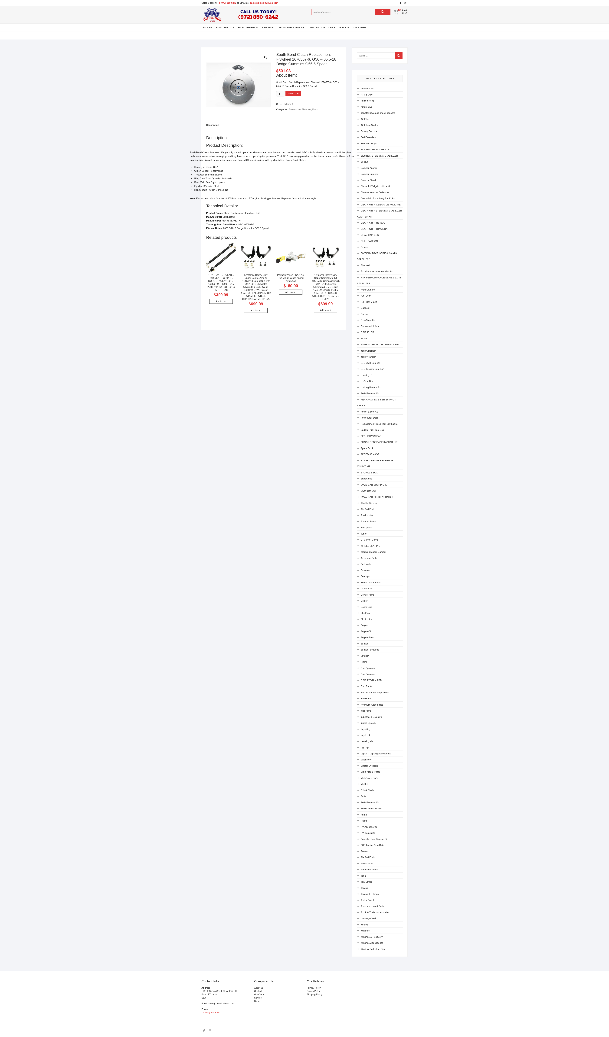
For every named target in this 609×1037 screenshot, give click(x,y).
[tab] (212, 125)
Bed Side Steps (369, 143)
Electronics (248, 27)
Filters (364, 661)
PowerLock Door (369, 417)
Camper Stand (368, 180)
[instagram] (405, 3)
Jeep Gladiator (368, 350)
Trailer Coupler (368, 900)
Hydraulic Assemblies (372, 704)
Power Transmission (371, 808)
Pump (364, 814)
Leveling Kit (367, 375)
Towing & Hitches (322, 27)
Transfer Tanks (368, 521)
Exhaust (268, 27)
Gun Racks (367, 686)
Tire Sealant (367, 863)
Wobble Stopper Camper (373, 551)
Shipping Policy (314, 994)
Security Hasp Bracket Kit (374, 839)
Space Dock (367, 448)
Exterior (365, 655)
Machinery (366, 759)
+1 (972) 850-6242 (227, 2)
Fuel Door (366, 295)
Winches (365, 930)
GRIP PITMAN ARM (371, 680)
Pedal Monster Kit (370, 393)
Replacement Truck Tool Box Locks (379, 423)
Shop (256, 1001)
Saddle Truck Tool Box (372, 429)
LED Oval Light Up (370, 362)
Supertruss (366, 478)
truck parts (366, 527)
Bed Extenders (368, 137)
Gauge (364, 314)
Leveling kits (367, 741)
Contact (258, 991)
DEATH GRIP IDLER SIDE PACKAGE (381, 204)
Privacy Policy (314, 987)
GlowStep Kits (368, 320)
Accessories (367, 88)
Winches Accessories (372, 942)
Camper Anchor (369, 167)
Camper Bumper (369, 173)
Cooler (364, 600)
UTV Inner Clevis (369, 539)
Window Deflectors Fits (373, 949)
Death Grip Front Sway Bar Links (378, 198)
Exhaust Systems (370, 649)
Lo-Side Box (367, 381)
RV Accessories (369, 826)
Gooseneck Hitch (370, 326)
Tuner (364, 533)
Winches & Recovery (372, 936)
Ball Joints (366, 564)
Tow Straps (366, 881)
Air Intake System (370, 125)
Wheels (364, 924)
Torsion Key (367, 515)
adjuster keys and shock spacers (378, 112)
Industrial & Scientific (371, 716)
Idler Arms (366, 710)
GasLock (365, 307)
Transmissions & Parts (372, 906)
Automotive (225, 27)
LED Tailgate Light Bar (372, 368)
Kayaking (365, 729)
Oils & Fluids (367, 790)
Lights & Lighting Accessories (376, 753)
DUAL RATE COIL (370, 241)
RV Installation (368, 832)
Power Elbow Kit (369, 411)
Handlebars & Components (375, 692)
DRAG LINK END (370, 234)
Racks (344, 27)
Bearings (365, 576)
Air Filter (365, 119)
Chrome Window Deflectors (375, 192)
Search (382, 12)
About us (258, 987)
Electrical (365, 612)
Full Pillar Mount (369, 301)
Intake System (368, 722)
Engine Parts (367, 637)
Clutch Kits (366, 588)
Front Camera (368, 289)
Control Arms (367, 594)
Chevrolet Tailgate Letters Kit (375, 186)
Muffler (364, 784)
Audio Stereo (367, 100)
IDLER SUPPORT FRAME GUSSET (380, 344)
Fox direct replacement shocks (377, 271)
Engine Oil (366, 631)
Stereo (364, 851)
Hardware (366, 698)
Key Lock (365, 735)
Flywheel (306, 109)
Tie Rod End (367, 509)
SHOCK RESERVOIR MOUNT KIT (379, 442)
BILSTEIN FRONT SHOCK (375, 149)
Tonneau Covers (292, 27)
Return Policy (313, 991)
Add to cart (293, 93)
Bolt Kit (364, 161)
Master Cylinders (369, 765)
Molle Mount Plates (370, 771)
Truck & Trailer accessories (375, 912)
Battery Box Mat (369, 131)
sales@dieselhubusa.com (264, 2)
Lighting (359, 27)
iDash (364, 338)
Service (258, 997)
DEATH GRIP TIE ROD (373, 222)
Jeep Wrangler (368, 356)
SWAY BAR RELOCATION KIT (377, 497)
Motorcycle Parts (369, 777)
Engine (364, 625)
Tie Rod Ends (368, 857)
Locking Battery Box (371, 387)
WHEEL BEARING (370, 545)
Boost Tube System (371, 582)
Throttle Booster (369, 503)
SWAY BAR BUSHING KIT (375, 484)
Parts (207, 27)
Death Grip (366, 606)
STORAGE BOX (369, 472)
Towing (364, 887)
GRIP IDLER (367, 332)
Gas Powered (368, 674)
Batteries (365, 570)
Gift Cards (259, 994)
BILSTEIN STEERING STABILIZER (379, 155)
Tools (363, 875)
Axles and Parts (369, 558)
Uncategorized (368, 918)
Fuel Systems (368, 668)
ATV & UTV (367, 94)
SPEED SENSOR (370, 454)
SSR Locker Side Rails (372, 845)
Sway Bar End (368, 490)
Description (212, 125)
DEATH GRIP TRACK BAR (375, 228)
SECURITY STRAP (371, 436)
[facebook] (400, 3)
